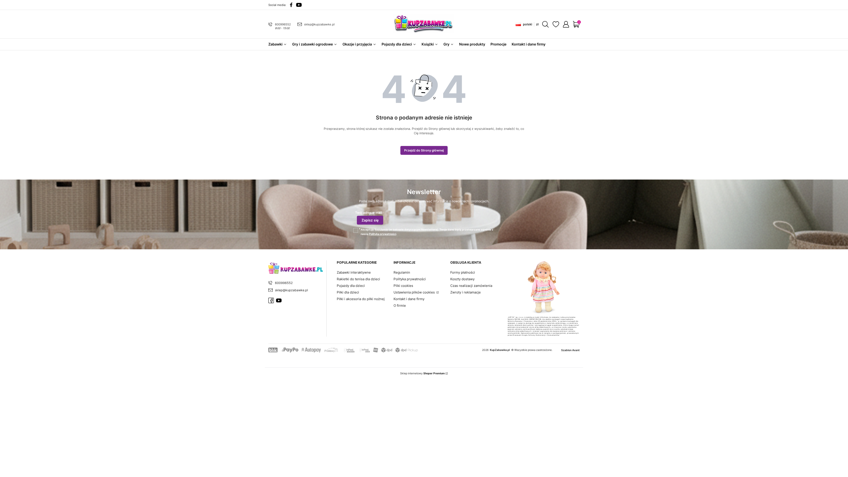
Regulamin (381, 229)
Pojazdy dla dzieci (351, 286)
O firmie (400, 305)
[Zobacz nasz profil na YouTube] (299, 5)
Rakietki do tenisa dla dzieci (358, 279)
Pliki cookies (403, 286)
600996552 (283, 24)
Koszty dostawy (462, 279)
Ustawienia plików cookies (415, 292)
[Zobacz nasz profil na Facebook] (291, 5)
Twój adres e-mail (368, 212)
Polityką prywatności (382, 234)
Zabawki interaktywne (354, 272)
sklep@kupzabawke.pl (319, 24)
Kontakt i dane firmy (409, 299)
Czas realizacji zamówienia (471, 286)
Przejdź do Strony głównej (424, 150)
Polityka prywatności (410, 279)
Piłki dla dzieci (348, 292)
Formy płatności (462, 272)
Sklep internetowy (422, 373)
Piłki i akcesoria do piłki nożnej (361, 299)
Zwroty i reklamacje (465, 292)
